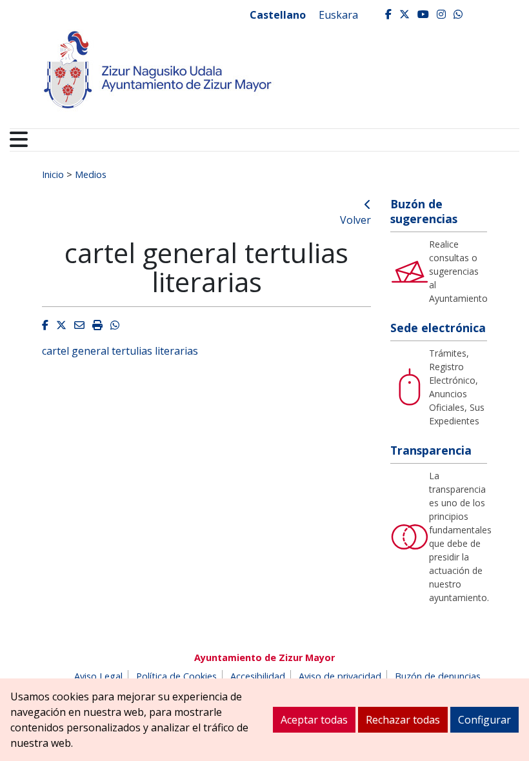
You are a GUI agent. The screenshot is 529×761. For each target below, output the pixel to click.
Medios (90, 174)
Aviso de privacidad (340, 676)
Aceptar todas (314, 720)
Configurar (484, 720)
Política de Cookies (176, 676)
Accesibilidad (257, 676)
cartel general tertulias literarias (120, 351)
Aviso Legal (98, 676)
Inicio (53, 174)
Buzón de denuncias (438, 676)
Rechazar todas (403, 720)
